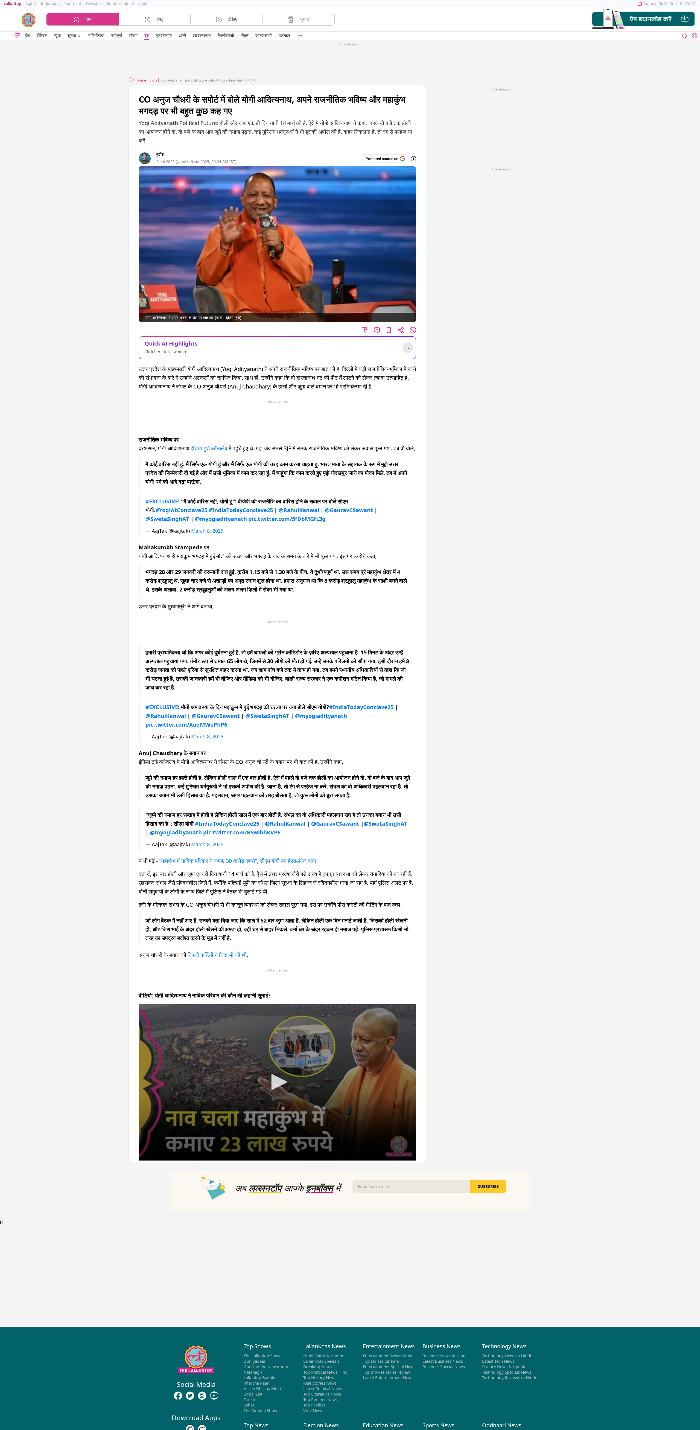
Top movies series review (386, 1372)
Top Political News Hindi (326, 1372)
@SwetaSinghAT (167, 519)
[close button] (684, 36)
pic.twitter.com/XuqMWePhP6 (186, 724)
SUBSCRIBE (488, 1186)
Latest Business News (442, 1361)
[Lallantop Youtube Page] (214, 1396)
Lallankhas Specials (321, 1361)
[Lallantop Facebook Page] (178, 1396)
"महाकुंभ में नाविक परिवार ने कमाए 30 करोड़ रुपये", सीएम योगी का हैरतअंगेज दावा (237, 861)
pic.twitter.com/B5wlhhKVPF (242, 832)
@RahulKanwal (299, 510)
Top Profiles (314, 1405)
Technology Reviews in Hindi (509, 1377)
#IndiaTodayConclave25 (241, 510)
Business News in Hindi (444, 1355)
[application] (277, 1082)
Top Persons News (320, 1399)
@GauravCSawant (349, 510)
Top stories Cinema (381, 1361)
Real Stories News (320, 1383)
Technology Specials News (506, 1372)
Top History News (319, 1377)
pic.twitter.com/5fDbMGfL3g (287, 519)
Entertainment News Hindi (387, 1355)
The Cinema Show (260, 1410)
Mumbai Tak (117, 3)
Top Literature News (322, 1394)
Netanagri (253, 1372)
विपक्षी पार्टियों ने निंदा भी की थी (217, 955)
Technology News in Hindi (506, 1355)
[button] (643, 19)
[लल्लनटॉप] (28, 20)
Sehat (249, 1405)
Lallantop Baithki (259, 1377)
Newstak (93, 3)
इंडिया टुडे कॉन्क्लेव (209, 448)
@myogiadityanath (221, 519)
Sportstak (73, 3)
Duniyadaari (255, 1361)
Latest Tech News (498, 1361)
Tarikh (249, 1399)
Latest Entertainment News (388, 1377)
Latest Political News (322, 1388)
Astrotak (139, 3)
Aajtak (31, 3)
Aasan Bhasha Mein (262, 1388)
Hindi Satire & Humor (323, 1355)
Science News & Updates (505, 1366)
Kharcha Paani (257, 1383)
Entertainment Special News (389, 1366)
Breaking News (317, 1366)
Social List (253, 1394)
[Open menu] (17, 35)
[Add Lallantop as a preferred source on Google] (385, 158)
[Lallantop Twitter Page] (190, 1396)
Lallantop (12, 3)
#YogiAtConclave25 (181, 510)
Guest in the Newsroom (266, 1366)
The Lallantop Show (262, 1355)
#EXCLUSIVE (161, 501)
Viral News (313, 1410)
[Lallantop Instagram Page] (202, 1396)
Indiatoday (50, 3)
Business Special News (443, 1366)
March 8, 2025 (207, 530)
